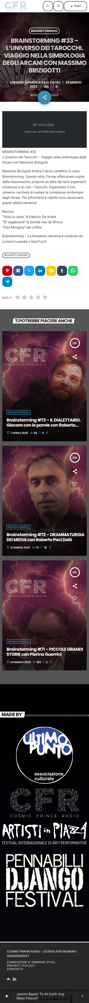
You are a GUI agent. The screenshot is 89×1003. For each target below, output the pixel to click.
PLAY (75, 6)
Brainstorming (44, 31)
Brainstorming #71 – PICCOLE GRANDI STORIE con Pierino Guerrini (45, 652)
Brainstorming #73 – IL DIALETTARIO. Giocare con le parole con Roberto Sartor (44, 425)
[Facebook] (14, 979)
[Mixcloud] (8, 979)
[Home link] (15, 6)
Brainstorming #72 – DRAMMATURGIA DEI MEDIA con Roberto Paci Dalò (45, 537)
